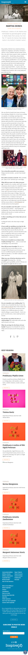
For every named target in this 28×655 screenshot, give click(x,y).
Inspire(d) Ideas (6, 577)
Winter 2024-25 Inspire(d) (14, 28)
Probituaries (10, 23)
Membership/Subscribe (8, 595)
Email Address (7, 631)
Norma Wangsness (10, 484)
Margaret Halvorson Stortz (14, 552)
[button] (25, 2)
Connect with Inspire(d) (8, 602)
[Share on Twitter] (14, 337)
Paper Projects (18, 572)
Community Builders (7, 572)
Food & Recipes (19, 576)
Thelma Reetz (8, 412)
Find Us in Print (6, 593)
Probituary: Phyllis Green (13, 376)
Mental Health (6, 579)
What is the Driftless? (7, 586)
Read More (6, 387)
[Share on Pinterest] (17, 337)
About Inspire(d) (6, 587)
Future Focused (18, 574)
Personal (17, 579)
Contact (4, 589)
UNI (7, 189)
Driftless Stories (6, 574)
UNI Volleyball (18, 202)
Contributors (5, 591)
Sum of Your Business (7, 581)
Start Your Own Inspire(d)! (9, 600)
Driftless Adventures (7, 576)
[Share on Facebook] (10, 337)
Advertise (4, 597)
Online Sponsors (6, 599)
